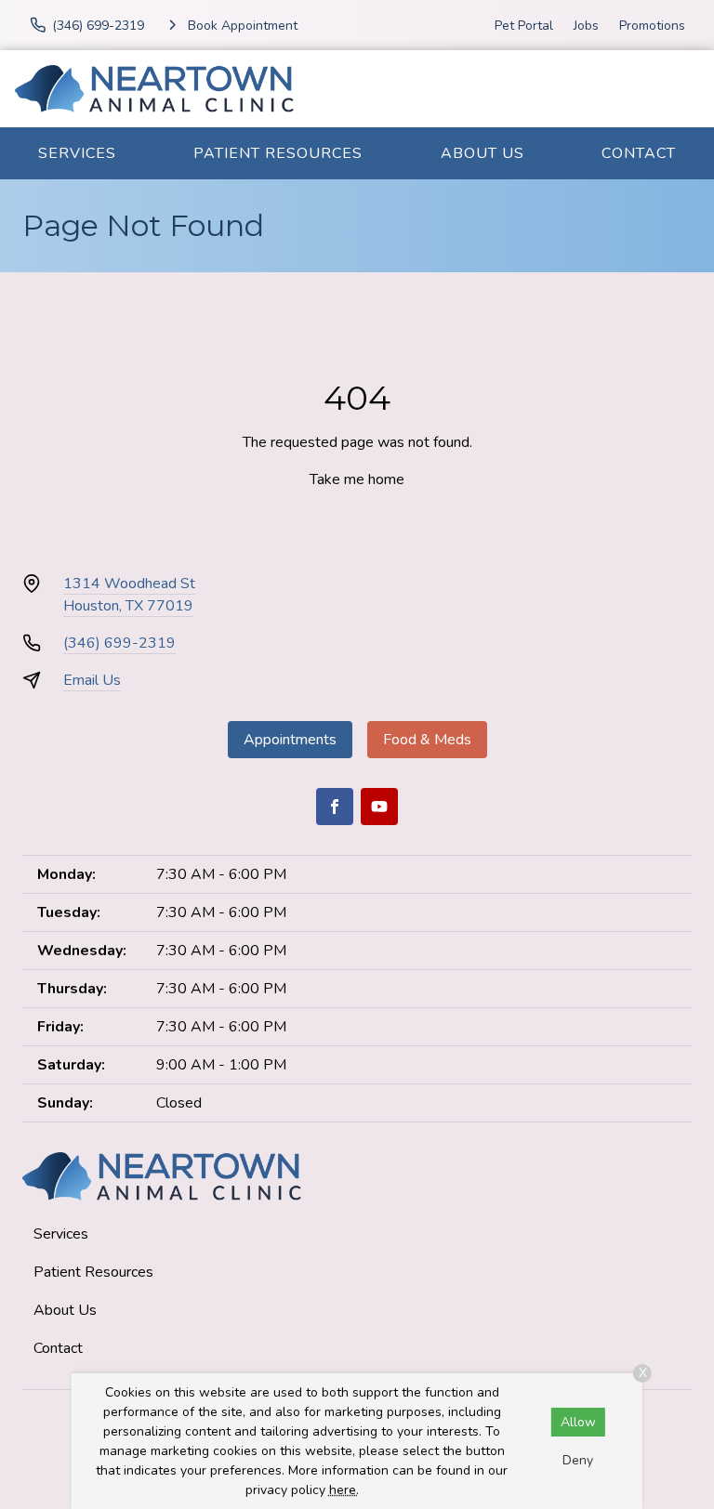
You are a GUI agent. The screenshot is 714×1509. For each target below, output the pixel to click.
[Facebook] (334, 806)
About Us (482, 153)
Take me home (357, 479)
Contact (639, 153)
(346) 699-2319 (119, 643)
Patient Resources (278, 153)
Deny (577, 1460)
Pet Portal (524, 25)
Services (77, 153)
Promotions (652, 25)
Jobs (586, 25)
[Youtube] (379, 806)
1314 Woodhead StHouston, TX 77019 (129, 594)
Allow (578, 1422)
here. (344, 1490)
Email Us (92, 680)
